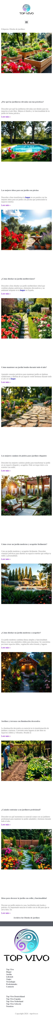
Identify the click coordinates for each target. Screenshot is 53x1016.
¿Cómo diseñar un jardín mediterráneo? (18, 279)
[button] (27, 22)
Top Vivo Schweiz (13, 1004)
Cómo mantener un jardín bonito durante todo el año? (24, 367)
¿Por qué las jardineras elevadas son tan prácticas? (22, 102)
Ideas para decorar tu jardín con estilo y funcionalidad (24, 898)
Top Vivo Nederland (14, 1001)
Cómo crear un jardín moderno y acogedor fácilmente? (24, 544)
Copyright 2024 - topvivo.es (26, 1014)
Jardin (9, 974)
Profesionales (11, 984)
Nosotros (10, 1006)
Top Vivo (10, 969)
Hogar (8, 972)
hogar (27, 197)
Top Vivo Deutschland (15, 996)
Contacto (10, 987)
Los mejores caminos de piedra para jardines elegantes (24, 456)
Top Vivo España (13, 999)
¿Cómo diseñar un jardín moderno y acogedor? (21, 633)
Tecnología (10, 982)
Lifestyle (9, 977)
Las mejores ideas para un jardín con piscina (20, 190)
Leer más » (5, 117)
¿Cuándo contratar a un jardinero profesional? (21, 810)
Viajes (8, 979)
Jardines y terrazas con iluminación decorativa (20, 721)
